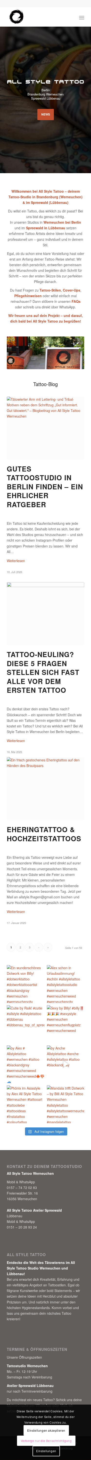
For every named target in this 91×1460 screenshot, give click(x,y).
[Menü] (81, 17)
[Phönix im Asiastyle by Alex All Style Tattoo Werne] (25, 1104)
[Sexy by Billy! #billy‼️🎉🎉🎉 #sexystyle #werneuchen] (65, 1024)
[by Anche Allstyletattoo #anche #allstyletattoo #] (65, 1064)
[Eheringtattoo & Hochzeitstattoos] (45, 788)
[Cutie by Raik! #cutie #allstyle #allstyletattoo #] (25, 1024)
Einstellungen (46, 1451)
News (45, 114)
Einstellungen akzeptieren (46, 1430)
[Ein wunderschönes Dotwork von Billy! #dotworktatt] (25, 984)
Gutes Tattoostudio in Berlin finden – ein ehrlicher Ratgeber (45, 486)
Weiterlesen (16, 560)
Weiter (73, 353)
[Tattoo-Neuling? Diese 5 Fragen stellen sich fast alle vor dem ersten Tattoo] (45, 613)
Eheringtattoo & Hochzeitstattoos (44, 833)
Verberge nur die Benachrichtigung (46, 1441)
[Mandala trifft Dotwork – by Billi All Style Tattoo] (65, 1104)
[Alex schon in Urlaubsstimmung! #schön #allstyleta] (65, 984)
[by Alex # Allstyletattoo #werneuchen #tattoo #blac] (25, 1064)
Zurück (17, 353)
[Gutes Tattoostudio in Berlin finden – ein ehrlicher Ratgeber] (45, 428)
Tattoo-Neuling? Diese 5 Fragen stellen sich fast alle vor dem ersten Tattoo (43, 672)
